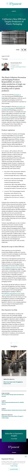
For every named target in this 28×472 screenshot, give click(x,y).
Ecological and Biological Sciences (18, 66)
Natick (12, 68)
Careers (14, 452)
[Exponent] (16, 4)
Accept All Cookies (14, 469)
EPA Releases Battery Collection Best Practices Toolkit (14, 410)
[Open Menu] (7, 3)
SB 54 (17, 135)
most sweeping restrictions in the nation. (12, 267)
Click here (14, 438)
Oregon (20, 115)
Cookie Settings (14, 465)
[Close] (25, 456)
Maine (23, 115)
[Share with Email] (25, 49)
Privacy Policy (15, 464)
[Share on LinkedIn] (22, 49)
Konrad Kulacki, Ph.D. (16, 63)
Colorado (6, 117)
